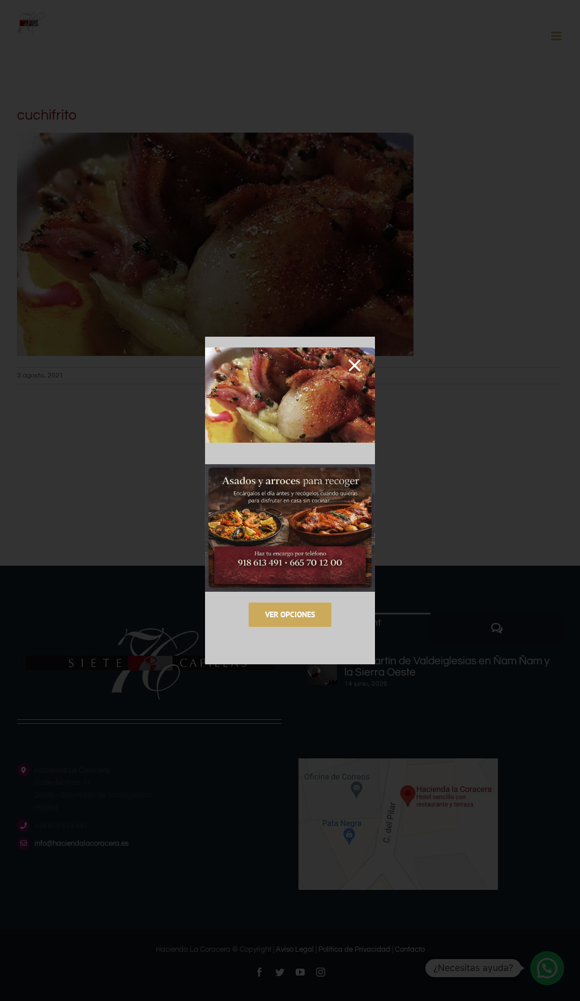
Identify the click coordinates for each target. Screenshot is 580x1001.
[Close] (354, 366)
